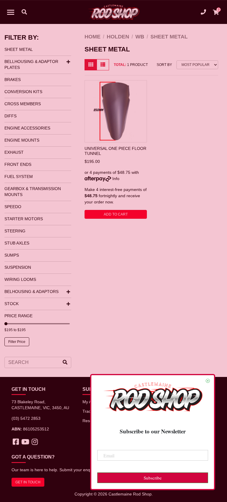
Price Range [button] (18, 315)
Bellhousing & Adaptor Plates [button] (31, 64)
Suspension (17, 267)
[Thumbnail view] (91, 64)
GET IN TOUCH (27, 482)
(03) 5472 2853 (26, 418)
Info (115, 178)
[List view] (103, 64)
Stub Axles (16, 243)
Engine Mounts (21, 140)
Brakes (12, 79)
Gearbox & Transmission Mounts (32, 191)
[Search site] (65, 362)
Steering (14, 231)
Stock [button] (11, 303)
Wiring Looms (20, 279)
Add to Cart (116, 214)
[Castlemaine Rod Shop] (114, 12)
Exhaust (14, 152)
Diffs (10, 116)
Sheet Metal (18, 49)
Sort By (164, 65)
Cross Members (22, 103)
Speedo (12, 206)
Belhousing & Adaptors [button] (31, 291)
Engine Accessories (27, 128)
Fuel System (18, 176)
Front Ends (17, 164)
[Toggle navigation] (11, 12)
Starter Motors (23, 218)
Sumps (11, 255)
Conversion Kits (23, 91)
